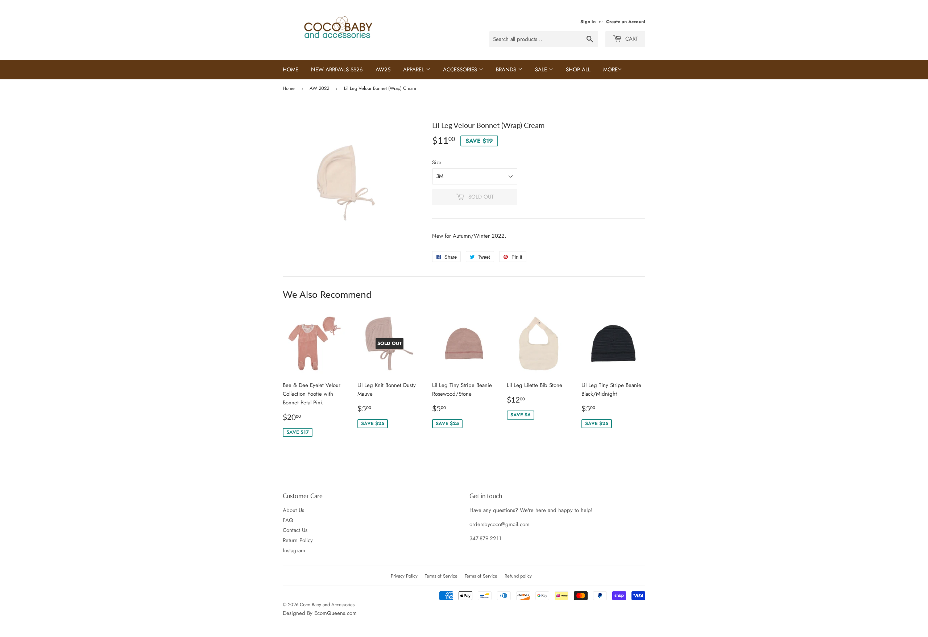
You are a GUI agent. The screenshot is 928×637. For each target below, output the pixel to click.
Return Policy (298, 540)
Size (436, 162)
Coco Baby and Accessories (327, 604)
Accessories (461, 70)
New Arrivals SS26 (337, 70)
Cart (631, 39)
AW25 (383, 70)
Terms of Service (441, 576)
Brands (507, 70)
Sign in (588, 21)
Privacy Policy (404, 576)
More (610, 70)
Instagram (294, 550)
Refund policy (518, 576)
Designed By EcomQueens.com (320, 613)
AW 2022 (319, 88)
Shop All (578, 70)
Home (290, 70)
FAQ (288, 520)
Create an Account (625, 21)
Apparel (414, 70)
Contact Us (295, 530)
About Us (293, 510)
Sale (542, 70)
